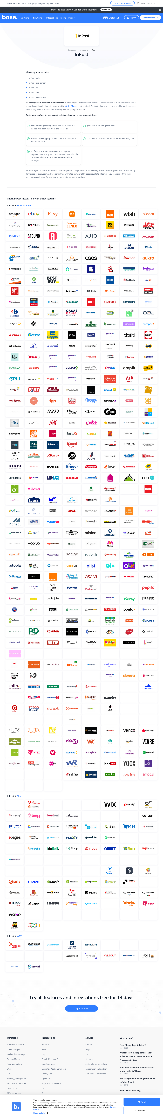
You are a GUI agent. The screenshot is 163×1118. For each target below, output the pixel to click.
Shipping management (16, 1078)
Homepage (72, 50)
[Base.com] (9, 18)
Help (87, 1049)
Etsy (43, 1054)
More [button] (70, 17)
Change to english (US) (123, 3)
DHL (43, 1093)
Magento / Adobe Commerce (54, 1069)
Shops (20, 796)
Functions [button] (24, 17)
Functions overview (15, 1044)
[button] (112, 18)
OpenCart (46, 1078)
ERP (8, 1073)
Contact (88, 1044)
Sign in (133, 17)
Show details (39, 1113)
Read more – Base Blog (130, 1090)
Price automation (14, 1064)
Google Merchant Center (52, 1059)
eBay (44, 1049)
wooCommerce (48, 1064)
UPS (43, 1088)
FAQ (87, 1054)
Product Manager (14, 1059)
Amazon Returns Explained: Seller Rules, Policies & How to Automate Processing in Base (136, 1056)
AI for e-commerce (15, 1093)
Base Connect (13, 1088)
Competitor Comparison (95, 1073)
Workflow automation (16, 1083)
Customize (140, 1110)
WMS (20, 936)
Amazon (45, 1044)
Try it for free (149, 17)
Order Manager (72, 106)
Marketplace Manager (16, 1054)
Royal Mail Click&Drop (51, 1083)
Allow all (142, 1102)
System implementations (96, 1064)
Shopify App (47, 1073)
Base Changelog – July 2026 (133, 1045)
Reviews (88, 1059)
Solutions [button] (37, 17)
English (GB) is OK (147, 3)
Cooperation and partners (96, 1069)
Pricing (63, 17)
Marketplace (24, 205)
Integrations (52, 17)
